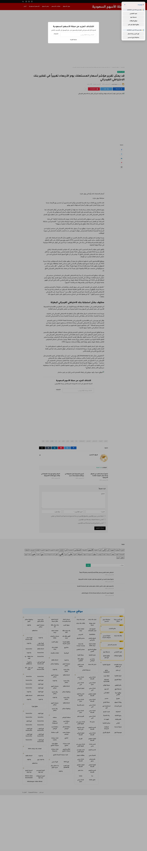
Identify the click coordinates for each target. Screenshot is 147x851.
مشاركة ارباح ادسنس (133, 37)
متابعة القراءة (73, 39)
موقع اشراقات (133, 21)
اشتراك (56, 34)
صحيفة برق (133, 17)
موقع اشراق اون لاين (133, 24)
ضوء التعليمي (133, 13)
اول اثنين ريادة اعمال (133, 33)
